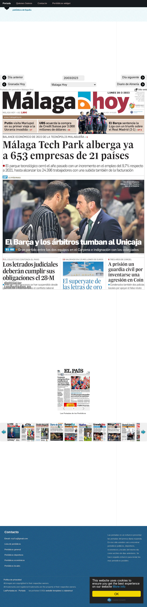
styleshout (68, 590)
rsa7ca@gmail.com (19, 539)
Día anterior (15, 77)
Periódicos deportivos (13, 555)
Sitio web (142, 89)
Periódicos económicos (14, 560)
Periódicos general (12, 549)
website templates (53, 590)
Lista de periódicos (12, 544)
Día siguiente (131, 77)
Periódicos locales (12, 566)
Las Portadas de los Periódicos (73, 413)
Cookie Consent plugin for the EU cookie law (116, 600)
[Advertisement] (73, 48)
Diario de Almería (128, 84)
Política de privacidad (13, 579)
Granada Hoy (16, 84)
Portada (7, 3)
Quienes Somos (24, 3)
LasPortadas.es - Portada (14, 590)
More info (119, 586)
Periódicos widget (61, 3)
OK (116, 594)
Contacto (42, 3)
